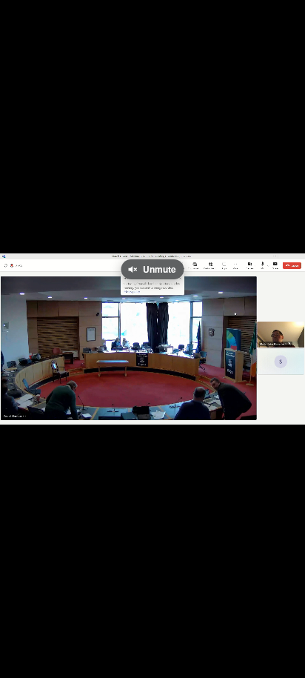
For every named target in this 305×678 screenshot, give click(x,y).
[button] (21, 405)
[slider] (152, 383)
